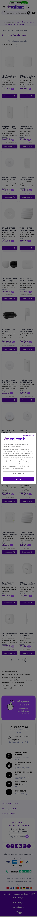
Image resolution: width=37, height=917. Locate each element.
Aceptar (18, 479)
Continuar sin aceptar (28, 435)
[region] (18, 458)
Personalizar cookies (18, 473)
